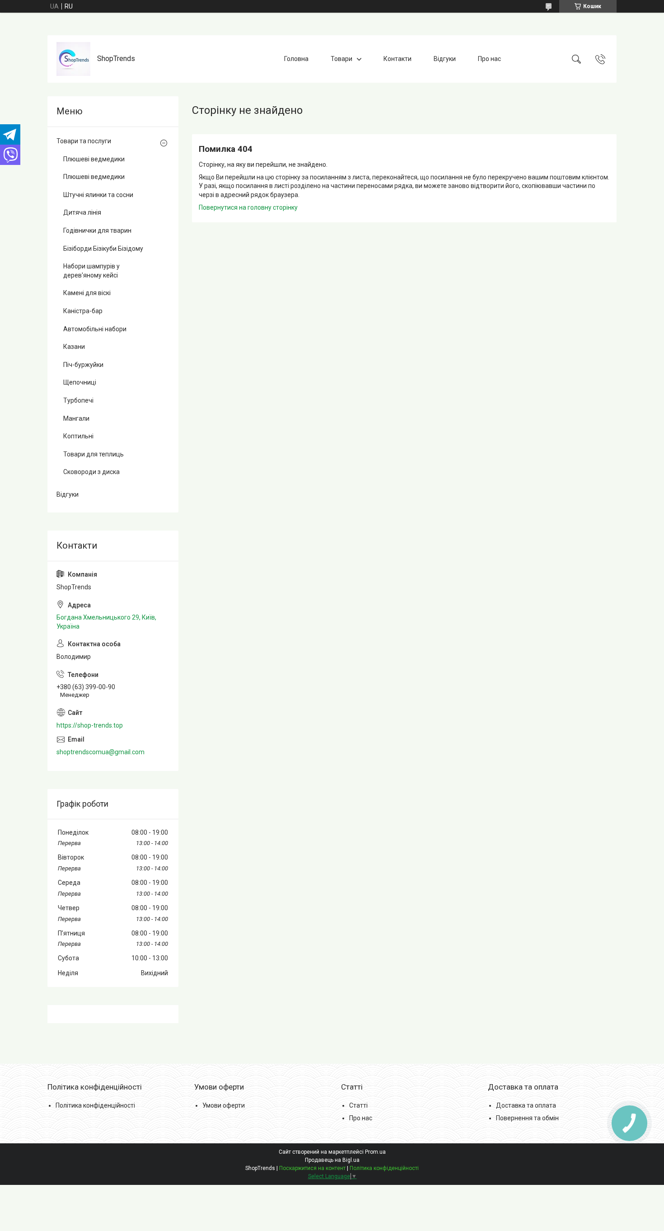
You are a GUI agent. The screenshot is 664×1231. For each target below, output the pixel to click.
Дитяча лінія (82, 212)
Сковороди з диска (91, 471)
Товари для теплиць (93, 454)
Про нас (489, 58)
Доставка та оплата (526, 1105)
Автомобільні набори (94, 329)
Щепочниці (79, 382)
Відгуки (445, 58)
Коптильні (78, 436)
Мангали (76, 418)
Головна (296, 58)
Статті (358, 1105)
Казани (74, 346)
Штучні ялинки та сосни (98, 194)
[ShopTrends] (73, 59)
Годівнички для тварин (97, 230)
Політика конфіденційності (95, 1105)
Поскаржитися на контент (312, 1168)
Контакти (397, 58)
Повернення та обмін (527, 1118)
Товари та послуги (83, 141)
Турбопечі (78, 400)
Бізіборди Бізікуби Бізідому (103, 248)
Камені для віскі (87, 292)
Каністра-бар (83, 311)
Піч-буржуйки (83, 364)
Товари (341, 58)
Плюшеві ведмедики (94, 159)
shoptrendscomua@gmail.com (100, 752)
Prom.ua (375, 1152)
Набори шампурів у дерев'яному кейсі (91, 271)
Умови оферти (223, 1105)
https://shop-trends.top (89, 725)
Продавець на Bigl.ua (332, 1160)
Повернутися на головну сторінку (248, 207)
